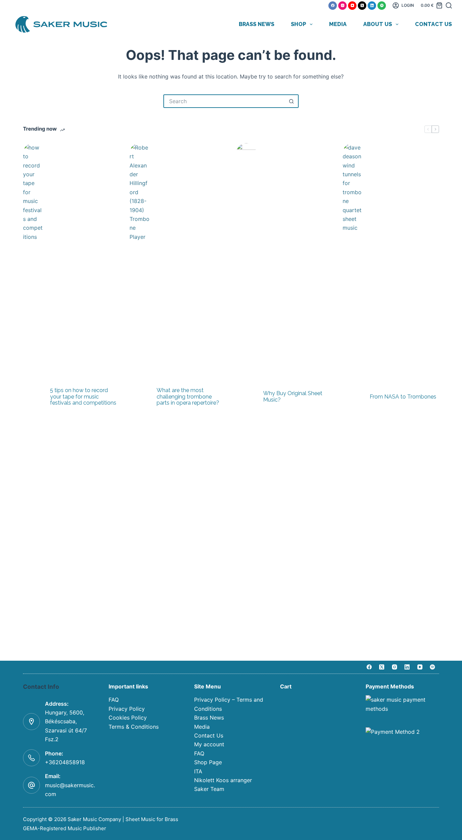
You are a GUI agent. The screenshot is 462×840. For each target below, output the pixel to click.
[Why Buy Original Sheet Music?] (246, 397)
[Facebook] (332, 5)
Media (338, 24)
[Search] (449, 5)
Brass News (256, 24)
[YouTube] (352, 5)
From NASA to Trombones (403, 397)
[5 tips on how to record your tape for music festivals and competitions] (33, 397)
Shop (298, 24)
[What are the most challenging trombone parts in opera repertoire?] (140, 397)
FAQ (114, 699)
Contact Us (433, 24)
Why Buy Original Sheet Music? (292, 396)
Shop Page (208, 762)
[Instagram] (342, 5)
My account (209, 744)
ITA (198, 771)
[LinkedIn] (372, 5)
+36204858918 (65, 762)
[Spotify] (381, 5)
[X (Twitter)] (362, 5)
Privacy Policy (127, 708)
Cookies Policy (128, 717)
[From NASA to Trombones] (353, 397)
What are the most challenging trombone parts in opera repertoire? (188, 396)
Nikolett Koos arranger (223, 780)
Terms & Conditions (134, 726)
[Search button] (292, 101)
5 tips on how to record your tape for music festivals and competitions (83, 396)
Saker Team (209, 789)
